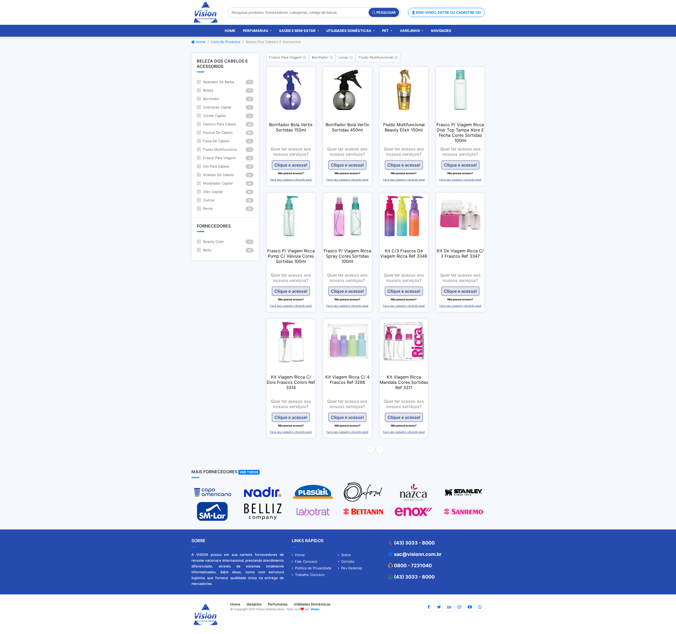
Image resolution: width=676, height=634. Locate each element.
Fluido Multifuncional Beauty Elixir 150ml (404, 127)
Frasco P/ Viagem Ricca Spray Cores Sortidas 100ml (347, 256)
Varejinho (410, 31)
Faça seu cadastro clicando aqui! (291, 179)
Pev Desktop (351, 568)
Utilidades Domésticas (349, 31)
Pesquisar (385, 12)
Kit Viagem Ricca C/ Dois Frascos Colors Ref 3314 (291, 382)
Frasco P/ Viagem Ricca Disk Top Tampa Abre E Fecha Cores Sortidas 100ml (460, 132)
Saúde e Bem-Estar (297, 31)
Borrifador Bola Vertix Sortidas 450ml (347, 127)
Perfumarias (256, 31)
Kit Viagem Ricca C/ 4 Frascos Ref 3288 (347, 379)
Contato (347, 561)
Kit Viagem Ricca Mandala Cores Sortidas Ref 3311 (404, 382)
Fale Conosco (306, 561)
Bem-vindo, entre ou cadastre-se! (448, 12)
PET (385, 31)
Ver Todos (249, 472)
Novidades (441, 31)
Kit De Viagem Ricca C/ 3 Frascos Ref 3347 (460, 253)
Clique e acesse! (290, 165)
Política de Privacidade (313, 568)
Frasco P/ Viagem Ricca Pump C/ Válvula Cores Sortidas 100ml (291, 256)
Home (230, 31)
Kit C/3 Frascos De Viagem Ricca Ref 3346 (403, 253)
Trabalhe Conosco (310, 575)
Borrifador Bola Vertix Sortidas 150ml (291, 127)
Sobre (346, 555)
